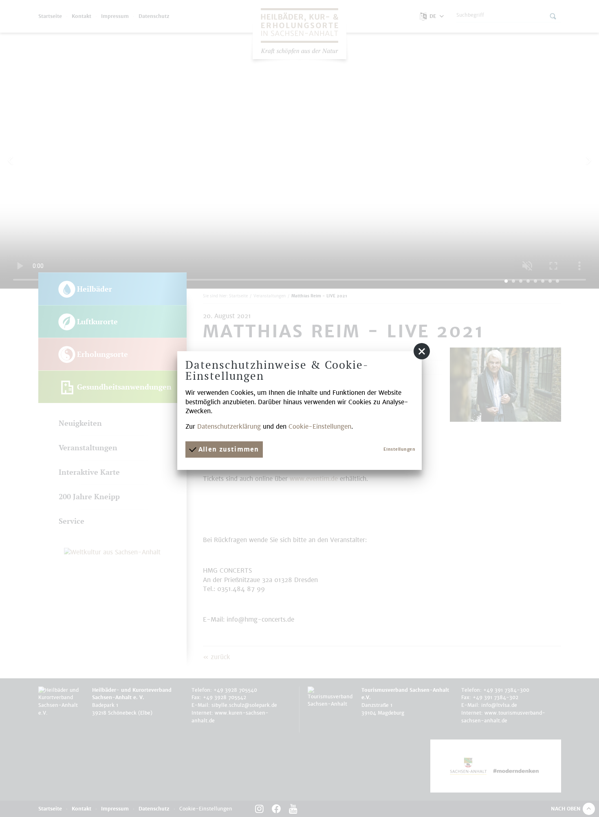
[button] (422, 351)
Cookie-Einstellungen (319, 426)
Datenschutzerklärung (229, 426)
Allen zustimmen (227, 449)
